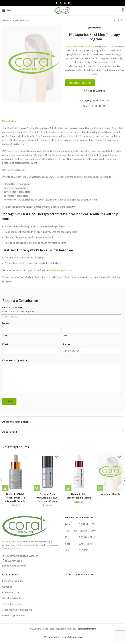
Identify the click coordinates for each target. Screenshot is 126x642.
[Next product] (122, 20)
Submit (9, 401)
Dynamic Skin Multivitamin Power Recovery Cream (47, 497)
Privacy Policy (51, 636)
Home (5, 20)
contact (14, 277)
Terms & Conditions (71, 636)
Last (65, 335)
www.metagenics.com (60, 270)
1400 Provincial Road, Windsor (21, 555)
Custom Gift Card (11, 592)
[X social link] (60, 3)
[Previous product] (114, 20)
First (4, 335)
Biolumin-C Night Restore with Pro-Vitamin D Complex (16, 497)
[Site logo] (63, 10)
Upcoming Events (11, 603)
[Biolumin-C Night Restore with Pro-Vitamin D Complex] (15, 472)
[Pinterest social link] (65, 3)
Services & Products (12, 580)
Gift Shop (7, 586)
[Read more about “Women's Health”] (100, 488)
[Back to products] (118, 20)
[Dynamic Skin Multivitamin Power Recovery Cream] (47, 472)
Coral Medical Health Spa (79, 46)
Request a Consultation (80, 82)
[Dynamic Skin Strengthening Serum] (78, 472)
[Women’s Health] (110, 472)
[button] (5, 488)
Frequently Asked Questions (17, 609)
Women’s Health (110, 494)
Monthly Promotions (13, 598)
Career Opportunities (13, 615)
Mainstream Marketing (86, 629)
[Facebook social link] (56, 3)
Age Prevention (20, 20)
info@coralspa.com (15, 565)
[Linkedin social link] (69, 3)
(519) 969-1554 (13, 560)
